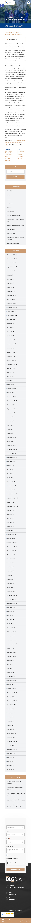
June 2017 (9, 469)
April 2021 (9, 287)
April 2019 (9, 384)
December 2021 (11, 254)
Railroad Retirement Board (13, 215)
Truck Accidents (11, 229)
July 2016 (9, 514)
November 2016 (11, 498)
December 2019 (11, 352)
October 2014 (10, 599)
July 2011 (9, 757)
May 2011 (9, 765)
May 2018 (9, 425)
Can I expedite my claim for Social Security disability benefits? (15, 805)
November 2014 (11, 595)
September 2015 (11, 554)
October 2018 (10, 404)
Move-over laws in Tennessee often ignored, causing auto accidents (16, 794)
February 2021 (10, 295)
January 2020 (10, 348)
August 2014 (10, 607)
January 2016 (10, 538)
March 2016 (10, 530)
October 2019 (10, 360)
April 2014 (9, 623)
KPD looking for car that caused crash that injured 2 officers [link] (15, 142)
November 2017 (11, 449)
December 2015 (11, 542)
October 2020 (10, 311)
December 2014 (11, 591)
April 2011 (9, 769)
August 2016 (10, 510)
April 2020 (9, 336)
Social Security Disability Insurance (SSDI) (15, 220)
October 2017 (10, 453)
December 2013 (11, 640)
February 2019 (10, 388)
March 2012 (10, 725)
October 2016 (10, 502)
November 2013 (11, 644)
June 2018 (9, 421)
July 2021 (9, 275)
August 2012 (10, 704)
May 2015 (9, 571)
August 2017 (10, 461)
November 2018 (11, 400)
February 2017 (10, 486)
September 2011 (11, 749)
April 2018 (9, 429)
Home (6, 25)
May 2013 (9, 668)
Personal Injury (11, 211)
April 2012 (9, 721)
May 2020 (9, 331)
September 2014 (11, 603)
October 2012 (10, 696)
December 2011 (11, 737)
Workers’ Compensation (13, 243)
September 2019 (11, 364)
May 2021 (9, 283)
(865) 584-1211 (13, 894)
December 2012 (11, 688)
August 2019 (10, 368)
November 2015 (11, 546)
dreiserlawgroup (13, 39)
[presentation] (17, 863)
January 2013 (10, 684)
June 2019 (9, 376)
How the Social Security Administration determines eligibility (16, 800)
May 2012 (9, 717)
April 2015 (9, 575)
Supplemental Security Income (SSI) (16, 225)
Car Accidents (13, 25)
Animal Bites (10, 190)
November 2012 (11, 692)
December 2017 (11, 445)
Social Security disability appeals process (15, 788)
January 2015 (10, 587)
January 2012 (10, 733)
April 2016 (9, 526)
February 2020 (10, 344)
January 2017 (10, 490)
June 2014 (9, 615)
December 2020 (11, 303)
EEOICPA (9, 207)
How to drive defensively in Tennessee (14, 782)
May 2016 (9, 522)
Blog (8, 195)
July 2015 (9, 563)
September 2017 (11, 457)
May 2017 (9, 473)
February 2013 (10, 680)
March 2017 (10, 481)
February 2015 (10, 583)
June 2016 (9, 518)
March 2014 (10, 627)
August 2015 (10, 559)
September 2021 (11, 267)
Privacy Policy (15, 858)
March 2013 (10, 676)
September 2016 (11, 506)
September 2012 (11, 700)
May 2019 (9, 380)
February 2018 (10, 437)
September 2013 (11, 652)
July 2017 (9, 465)
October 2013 (10, 648)
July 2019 (9, 372)
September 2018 (11, 409)
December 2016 (11, 494)
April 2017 (9, 477)
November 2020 (11, 307)
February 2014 (10, 631)
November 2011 (11, 741)
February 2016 (10, 534)
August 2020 (10, 319)
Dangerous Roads (11, 203)
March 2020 (10, 340)
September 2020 (11, 315)
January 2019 (10, 392)
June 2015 (9, 567)
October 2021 (10, 263)
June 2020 (9, 327)
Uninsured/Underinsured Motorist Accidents (15, 238)
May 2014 (9, 619)
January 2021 (10, 299)
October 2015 (10, 550)
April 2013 (9, 672)
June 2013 (9, 664)
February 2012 (10, 729)
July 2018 (9, 417)
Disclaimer (8, 858)
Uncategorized (11, 233)
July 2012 (9, 709)
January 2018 (10, 441)
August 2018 (10, 413)
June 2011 (9, 761)
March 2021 (10, 291)
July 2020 (9, 323)
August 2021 (10, 271)
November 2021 (11, 258)
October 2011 (10, 745)
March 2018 (10, 433)
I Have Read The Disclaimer (15, 855)
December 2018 (11, 396)
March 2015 (10, 579)
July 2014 (9, 611)
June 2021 (9, 279)
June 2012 (9, 713)
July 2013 (9, 660)
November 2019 (11, 356)
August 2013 (10, 656)
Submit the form (15, 869)
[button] (2, 5)
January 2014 (10, 636)
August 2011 (10, 753)
